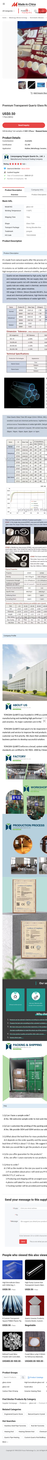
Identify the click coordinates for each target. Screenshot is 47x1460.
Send (23, 1241)
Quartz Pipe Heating (11, 1437)
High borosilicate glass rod (34, 1382)
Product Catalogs (36, 1377)
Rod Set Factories (37, 1426)
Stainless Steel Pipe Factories (15, 1426)
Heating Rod (9, 1431)
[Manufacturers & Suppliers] (23, 4)
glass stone (6, 1382)
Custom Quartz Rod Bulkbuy (35, 1437)
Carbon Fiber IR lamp (10, 1391)
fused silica (28, 1387)
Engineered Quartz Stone (13, 1414)
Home (4, 18)
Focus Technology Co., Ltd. (30, 1450)
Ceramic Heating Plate (32, 1391)
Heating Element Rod (26, 1431)
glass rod (5, 1387)
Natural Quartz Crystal (36, 1414)
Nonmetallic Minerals (37, 18)
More (4, 1442)
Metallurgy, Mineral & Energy (18, 18)
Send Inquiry (23, 125)
